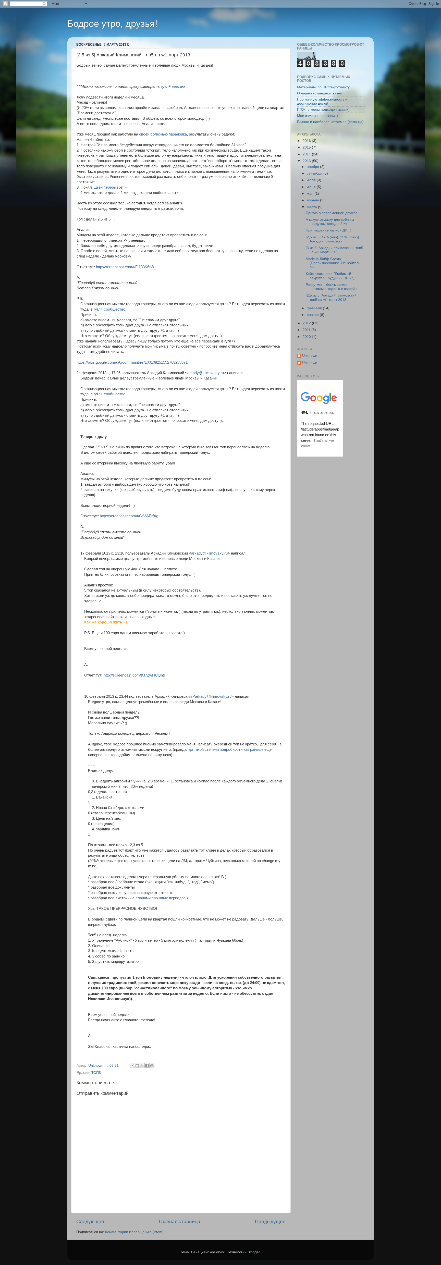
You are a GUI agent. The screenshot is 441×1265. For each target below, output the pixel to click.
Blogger (254, 1252)
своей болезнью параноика (163, 134)
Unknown (309, 356)
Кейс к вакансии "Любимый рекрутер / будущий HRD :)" (331, 276)
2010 (307, 337)
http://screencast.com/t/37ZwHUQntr (134, 675)
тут (130, 336)
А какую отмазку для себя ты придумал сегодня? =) (330, 222)
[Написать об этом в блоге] (137, 1065)
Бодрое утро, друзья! (112, 23)
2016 (307, 141)
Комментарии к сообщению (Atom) (134, 1232)
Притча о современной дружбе (332, 213)
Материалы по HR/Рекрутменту (323, 87)
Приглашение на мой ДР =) (328, 230)
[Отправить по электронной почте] (132, 1065)
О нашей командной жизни (319, 93)
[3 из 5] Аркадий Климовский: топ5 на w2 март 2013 (334, 250)
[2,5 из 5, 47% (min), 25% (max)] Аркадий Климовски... (332, 239)
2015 (307, 147)
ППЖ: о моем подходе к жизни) (323, 110)
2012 (307, 323)
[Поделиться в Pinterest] (151, 1065)
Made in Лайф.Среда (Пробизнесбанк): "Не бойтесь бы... (333, 263)
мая (310, 193)
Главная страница (179, 1221)
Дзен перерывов (108, 187)
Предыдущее (270, 1221)
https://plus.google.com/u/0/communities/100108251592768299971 (132, 362)
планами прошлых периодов (161, 898)
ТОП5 (96, 1073)
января (313, 315)
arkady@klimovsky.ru (205, 373)
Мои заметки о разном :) (317, 116)
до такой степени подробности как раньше (226, 749)
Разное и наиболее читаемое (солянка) (330, 122)
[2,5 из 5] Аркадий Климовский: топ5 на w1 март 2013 (332, 297)
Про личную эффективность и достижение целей (322, 101)
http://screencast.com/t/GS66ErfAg (129, 516)
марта (312, 207)
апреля (313, 200)
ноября (313, 167)
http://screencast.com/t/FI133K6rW (125, 267)
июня (312, 187)
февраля (315, 308)
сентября (315, 173)
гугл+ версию (173, 86)
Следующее (90, 1221)
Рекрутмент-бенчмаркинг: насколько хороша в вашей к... (333, 287)
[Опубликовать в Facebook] (147, 1065)
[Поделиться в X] (142, 1065)
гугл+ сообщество (109, 309)
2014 (307, 154)
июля (312, 180)
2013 (307, 161)
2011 (307, 330)
